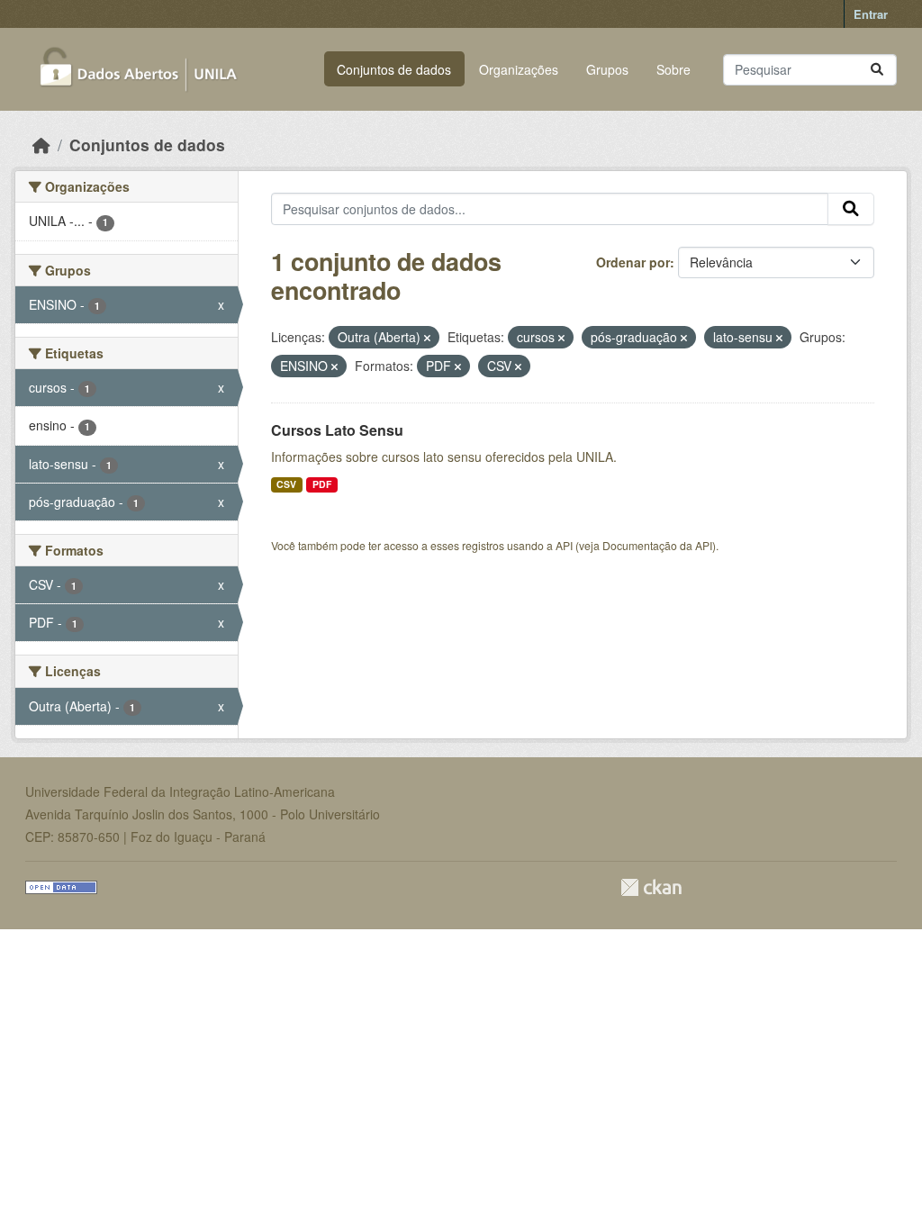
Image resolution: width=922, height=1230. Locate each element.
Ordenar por (633, 262)
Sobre (673, 69)
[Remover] (427, 337)
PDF (321, 484)
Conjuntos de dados (394, 69)
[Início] (41, 144)
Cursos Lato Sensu (337, 430)
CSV (286, 484)
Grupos (607, 69)
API (564, 545)
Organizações (518, 69)
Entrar (871, 14)
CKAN (651, 887)
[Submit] (877, 70)
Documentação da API (657, 545)
